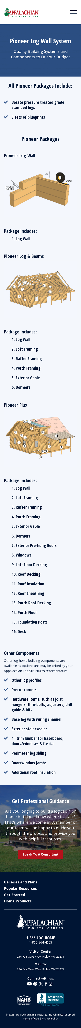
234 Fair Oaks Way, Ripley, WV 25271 (40, 956)
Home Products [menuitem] (17, 901)
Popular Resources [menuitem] (20, 888)
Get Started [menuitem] (14, 895)
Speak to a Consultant (41, 854)
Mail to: (41, 964)
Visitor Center (40, 951)
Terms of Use (31, 1018)
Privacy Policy (50, 1018)
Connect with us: (40, 978)
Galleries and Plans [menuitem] (20, 882)
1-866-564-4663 (40, 942)
